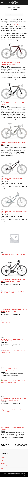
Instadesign (23, 475)
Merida (16, 24)
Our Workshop (5, 466)
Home (9, 7)
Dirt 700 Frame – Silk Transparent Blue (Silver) (14, 212)
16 (22, 444)
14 (16, 444)
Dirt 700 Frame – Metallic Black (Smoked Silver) (11, 179)
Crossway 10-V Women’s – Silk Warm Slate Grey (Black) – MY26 (13, 399)
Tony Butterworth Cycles (14, 3)
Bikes (2, 460)
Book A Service (5, 463)
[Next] (25, 445)
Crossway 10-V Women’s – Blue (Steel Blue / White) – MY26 (14, 310)
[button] (2, 2)
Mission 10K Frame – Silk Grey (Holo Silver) (13, 143)
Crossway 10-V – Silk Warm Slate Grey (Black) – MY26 (12, 369)
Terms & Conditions (7, 475)
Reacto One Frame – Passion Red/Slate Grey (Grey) (10, 63)
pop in (16, 39)
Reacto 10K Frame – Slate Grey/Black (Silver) (13, 103)
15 (19, 444)
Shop (14, 7)
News (3, 468)
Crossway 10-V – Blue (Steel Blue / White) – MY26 (12, 340)
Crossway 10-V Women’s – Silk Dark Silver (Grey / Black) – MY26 (13, 280)
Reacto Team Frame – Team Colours (13, 254)
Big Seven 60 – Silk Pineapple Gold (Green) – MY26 (12, 428)
